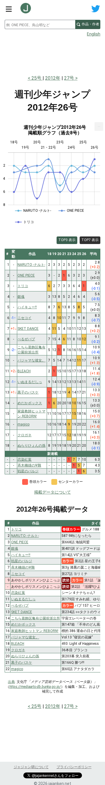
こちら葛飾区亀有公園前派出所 (35, 618)
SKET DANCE (21, 612)
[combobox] (40, 24)
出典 (11, 682)
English (93, 34)
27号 (69, 78)
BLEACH (17, 644)
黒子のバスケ (21, 663)
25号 (37, 78)
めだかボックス (23, 624)
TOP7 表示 (90, 240)
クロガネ (18, 650)
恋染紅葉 (18, 593)
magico (17, 669)
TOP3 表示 (67, 240)
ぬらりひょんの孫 (25, 656)
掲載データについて (52, 492)
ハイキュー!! (20, 555)
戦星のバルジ (21, 561)
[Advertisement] (52, 54)
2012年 (52, 78)
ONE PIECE (19, 542)
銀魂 (14, 549)
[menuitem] (98, 126)
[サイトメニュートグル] (8, 8)
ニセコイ (18, 574)
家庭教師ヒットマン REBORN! (34, 631)
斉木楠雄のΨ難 (23, 567)
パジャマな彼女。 (25, 637)
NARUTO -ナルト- (25, 536)
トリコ (16, 529)
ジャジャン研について (31, 767)
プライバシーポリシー (74, 767)
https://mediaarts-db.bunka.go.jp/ (35, 687)
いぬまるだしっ (23, 599)
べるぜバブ (20, 606)
